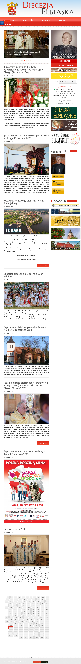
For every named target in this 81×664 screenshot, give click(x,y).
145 (47, 627)
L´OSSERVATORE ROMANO (64, 75)
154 (11, 631)
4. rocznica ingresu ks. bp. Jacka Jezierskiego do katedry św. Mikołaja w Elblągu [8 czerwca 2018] (23, 70)
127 (37, 623)
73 (28, 611)
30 (42, 602)
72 (24, 611)
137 (47, 625)
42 (15, 605)
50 (6, 607)
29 (38, 602)
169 (47, 633)
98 (16, 617)
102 (36, 617)
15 (20, 600)
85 (42, 613)
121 (47, 621)
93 (38, 615)
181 (37, 637)
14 (16, 600)
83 (33, 613)
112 (47, 619)
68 (47, 609)
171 (16, 635)
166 (31, 633)
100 (25, 617)
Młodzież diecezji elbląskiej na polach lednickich (23, 275)
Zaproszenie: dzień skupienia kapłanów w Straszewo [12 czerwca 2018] (25, 328)
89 (19, 615)
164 (21, 633)
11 (47, 598)
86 (47, 613)
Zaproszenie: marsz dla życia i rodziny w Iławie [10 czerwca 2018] (25, 453)
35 (24, 604)
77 (47, 611)
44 (24, 605)
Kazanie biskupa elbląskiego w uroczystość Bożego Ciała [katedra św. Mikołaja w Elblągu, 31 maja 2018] (26, 385)
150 (32, 629)
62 (19, 609)
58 (42, 607)
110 (37, 619)
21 (47, 600)
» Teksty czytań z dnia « (64, 101)
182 (42, 637)
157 (26, 631)
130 (10, 625)
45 (28, 605)
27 (29, 602)
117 (27, 621)
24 (15, 602)
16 (25, 600)
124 (21, 623)
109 (32, 619)
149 (26, 629)
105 (10, 619)
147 (16, 629)
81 (24, 613)
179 (26, 637)
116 (22, 621)
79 (15, 613)
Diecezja (15, 20)
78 (10, 613)
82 (28, 613)
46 (33, 605)
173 (26, 635)
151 (37, 629)
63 (24, 609)
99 (20, 617)
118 (32, 621)
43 (19, 605)
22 (6, 602)
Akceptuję (37, 662)
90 (24, 615)
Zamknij (44, 662)
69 (10, 611)
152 (42, 629)
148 (21, 629)
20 (43, 600)
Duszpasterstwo (46, 20)
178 (21, 637)
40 (47, 604)
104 (47, 617)
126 (31, 623)
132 (21, 625)
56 (33, 607)
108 (26, 619)
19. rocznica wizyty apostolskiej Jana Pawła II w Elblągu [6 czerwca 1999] (26, 137)
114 (12, 621)
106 (16, 619)
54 (24, 607)
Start (6, 20)
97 (11, 617)
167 (36, 633)
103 (41, 617)
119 (37, 621)
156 (21, 631)
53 (20, 607)
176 (41, 635)
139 (16, 627)
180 (31, 637)
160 (42, 631)
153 (47, 629)
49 (47, 605)
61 (15, 609)
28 (33, 602)
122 (11, 623)
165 (26, 633)
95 (47, 615)
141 (26, 627)
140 (21, 627)
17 (29, 600)
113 (7, 621)
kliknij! (31, 127)
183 (47, 637)
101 (31, 617)
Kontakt (8, 24)
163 (15, 633)
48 (42, 605)
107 (21, 619)
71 (19, 611)
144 (42, 627)
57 (38, 607)
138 (10, 627)
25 (20, 602)
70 (15, 611)
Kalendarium (65, 82)
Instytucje (61, 20)
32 (10, 604)
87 (10, 615)
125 (26, 623)
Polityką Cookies (40, 657)
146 (11, 629)
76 (42, 611)
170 (10, 635)
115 (17, 621)
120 (42, 621)
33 (14, 604)
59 (47, 607)
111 (42, 619)
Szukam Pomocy (64, 65)
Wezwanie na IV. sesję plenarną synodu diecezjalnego (24, 202)
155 (16, 631)
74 (33, 611)
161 (47, 631)
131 (16, 625)
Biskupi (25, 20)
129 (47, 623)
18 (33, 600)
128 (42, 623)
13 (11, 600)
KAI (73, 82)
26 (24, 602)
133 (26, 625)
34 (19, 604)
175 (36, 635)
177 (47, 635)
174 (31, 635)
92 (33, 615)
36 (28, 604)
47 (38, 605)
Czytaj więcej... (43, 265)
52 (15, 607)
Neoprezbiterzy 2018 (14, 529)
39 (42, 604)
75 (38, 611)
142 (31, 627)
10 (43, 598)
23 (11, 602)
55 (29, 607)
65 (33, 609)
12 (7, 600)
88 (15, 615)
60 (10, 609)
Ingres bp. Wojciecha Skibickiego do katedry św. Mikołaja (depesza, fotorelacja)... (25, 53)
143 (36, 627)
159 (36, 631)
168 (41, 633)
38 (38, 604)
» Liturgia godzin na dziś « (64, 103)
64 (28, 609)
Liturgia (55, 82)
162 (10, 633)
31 (47, 602)
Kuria (33, 20)
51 (11, 607)
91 (29, 615)
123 (16, 623)
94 (42, 615)
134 (31, 625)
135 (36, 625)
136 (41, 625)
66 (38, 609)
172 (21, 635)
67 (42, 609)
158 (31, 631)
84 (38, 613)
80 (19, 613)
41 (10, 605)
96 (7, 617)
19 (38, 600)
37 (33, 604)
